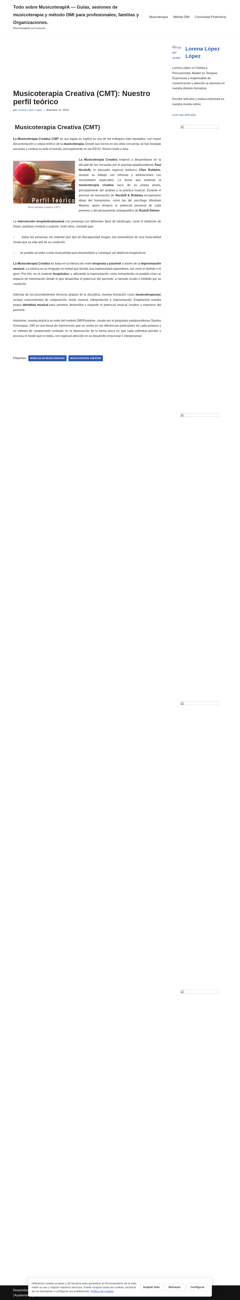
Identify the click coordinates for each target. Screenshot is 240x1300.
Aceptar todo (151, 1287)
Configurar (197, 1287)
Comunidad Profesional (210, 17)
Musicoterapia (158, 17)
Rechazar (175, 1287)
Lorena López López (30, 109)
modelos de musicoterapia (47, 358)
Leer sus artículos (184, 114)
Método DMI (181, 17)
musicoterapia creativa (85, 358)
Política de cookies (102, 1291)
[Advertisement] (87, 61)
